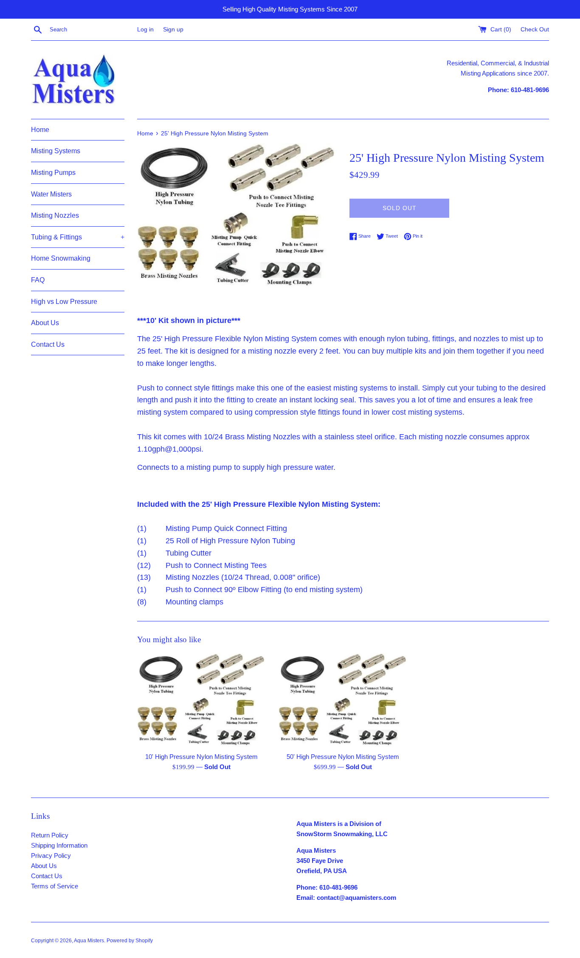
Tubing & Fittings (77, 237)
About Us (45, 322)
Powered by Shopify (130, 941)
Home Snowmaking (60, 258)
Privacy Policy (51, 855)
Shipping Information (59, 845)
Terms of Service (54, 886)
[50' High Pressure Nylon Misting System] (343, 700)
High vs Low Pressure (64, 301)
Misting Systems (55, 151)
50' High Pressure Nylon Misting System (343, 756)
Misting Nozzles (55, 215)
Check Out (535, 29)
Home (40, 129)
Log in (145, 29)
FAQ (38, 280)
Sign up (173, 29)
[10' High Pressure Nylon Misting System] (201, 700)
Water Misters (51, 194)
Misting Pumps (53, 172)
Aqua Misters (89, 941)
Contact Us (48, 344)
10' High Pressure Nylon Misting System (201, 756)
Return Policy (49, 835)
